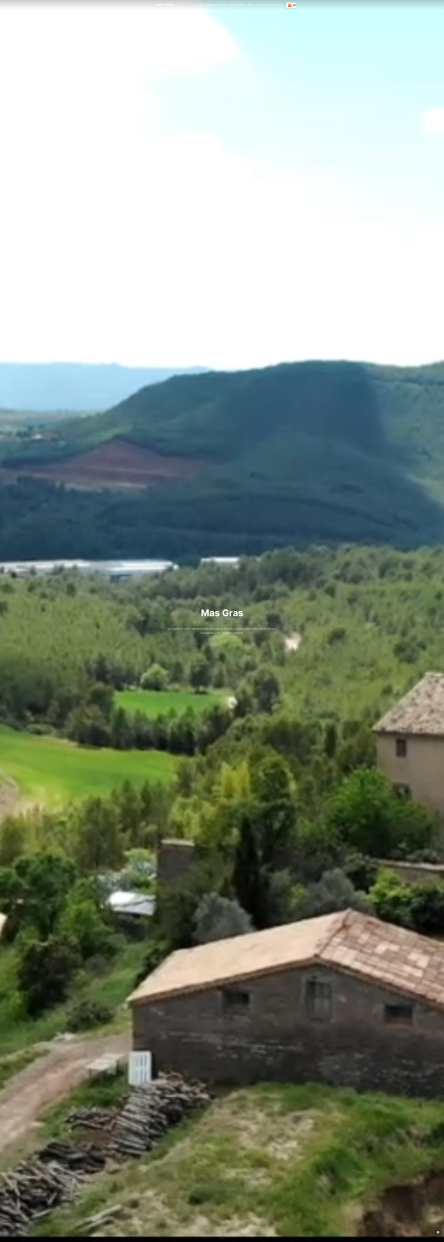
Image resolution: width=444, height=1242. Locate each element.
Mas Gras (165, 5)
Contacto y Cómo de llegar (270, 5)
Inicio (199, 5)
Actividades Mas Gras (216, 5)
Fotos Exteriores (237, 5)
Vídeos (251, 5)
